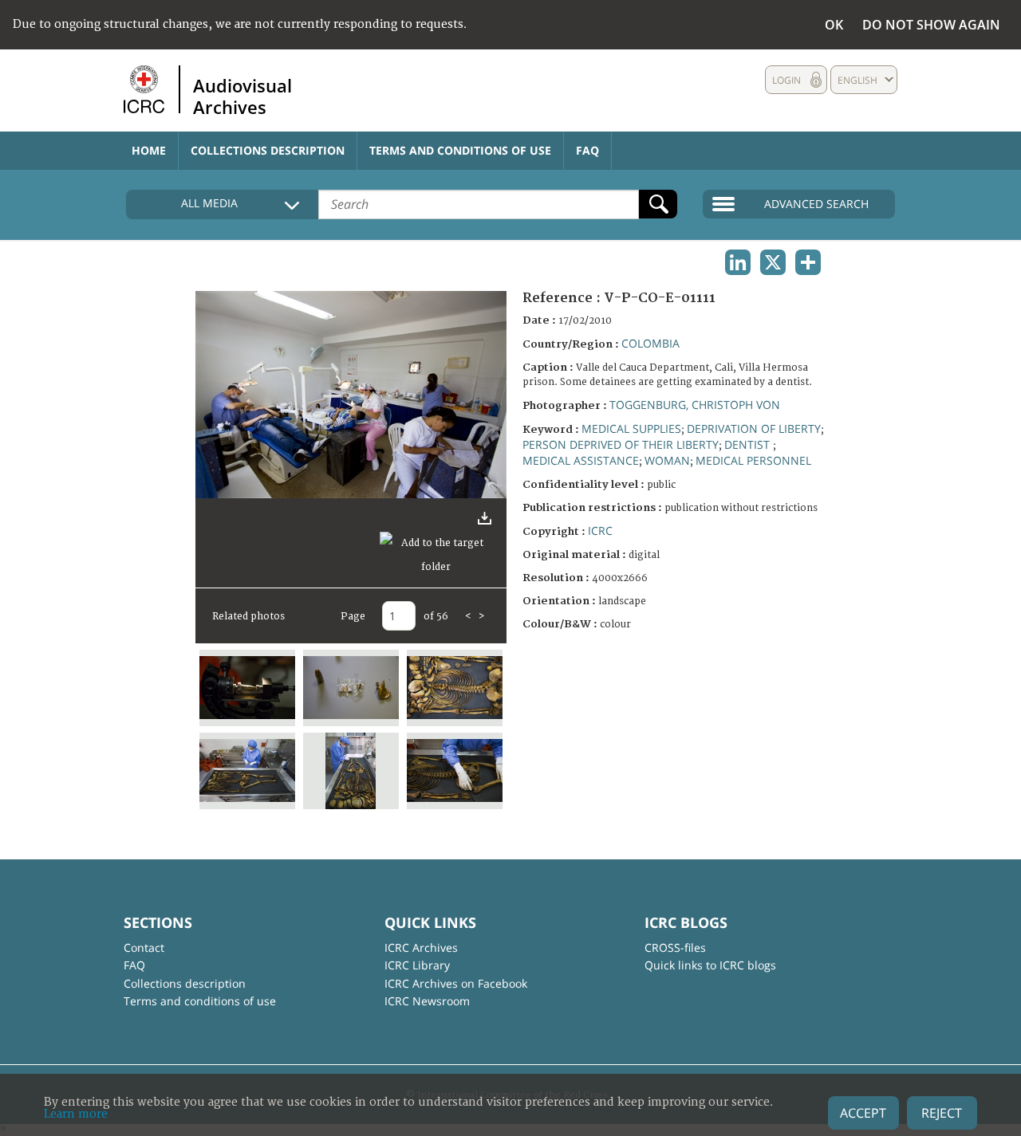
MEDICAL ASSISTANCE (580, 460)
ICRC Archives (421, 947)
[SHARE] (808, 262)
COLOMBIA (650, 343)
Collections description (268, 150)
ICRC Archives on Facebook (455, 983)
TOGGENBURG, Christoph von (694, 404)
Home (149, 150)
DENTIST (748, 444)
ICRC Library (417, 965)
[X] (773, 262)
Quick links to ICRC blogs (710, 965)
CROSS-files (675, 947)
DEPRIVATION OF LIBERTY (754, 428)
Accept (863, 1113)
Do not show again (931, 24)
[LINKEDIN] (738, 262)
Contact (144, 947)
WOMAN (667, 460)
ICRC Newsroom (427, 1000)
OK (834, 24)
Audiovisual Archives (242, 95)
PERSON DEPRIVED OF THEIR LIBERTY (620, 444)
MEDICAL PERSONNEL (753, 460)
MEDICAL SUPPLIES (631, 428)
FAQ (587, 150)
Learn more (76, 1114)
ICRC (600, 530)
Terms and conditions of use (460, 150)
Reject (941, 1113)
